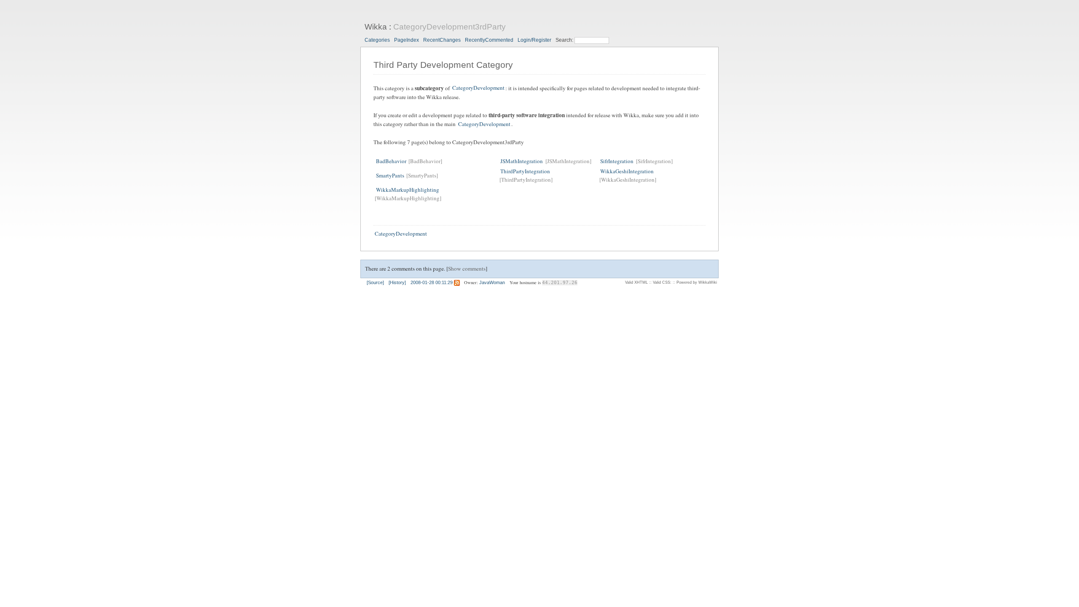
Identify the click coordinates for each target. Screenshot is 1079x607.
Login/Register (534, 40)
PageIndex (406, 40)
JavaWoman (492, 282)
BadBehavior (391, 161)
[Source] (375, 282)
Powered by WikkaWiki (696, 282)
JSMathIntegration (521, 161)
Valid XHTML (636, 282)
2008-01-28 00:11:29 (432, 282)
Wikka (376, 26)
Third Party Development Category (443, 65)
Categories (377, 40)
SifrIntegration (616, 161)
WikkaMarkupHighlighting (407, 189)
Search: (565, 40)
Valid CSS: (662, 282)
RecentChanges (442, 40)
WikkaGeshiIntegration (627, 171)
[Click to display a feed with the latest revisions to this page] (457, 282)
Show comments (467, 268)
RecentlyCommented (489, 40)
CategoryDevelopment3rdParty (449, 26)
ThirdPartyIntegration (525, 171)
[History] (397, 282)
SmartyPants (390, 175)
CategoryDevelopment (478, 88)
